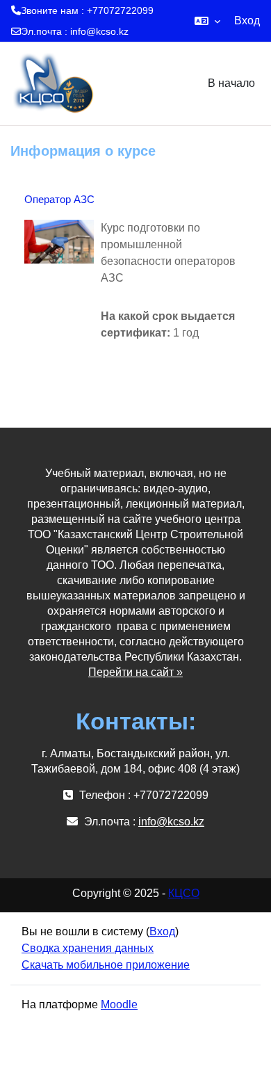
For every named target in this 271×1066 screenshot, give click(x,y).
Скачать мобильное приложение (106, 965)
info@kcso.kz (99, 31)
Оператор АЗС (59, 199)
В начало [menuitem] (231, 83)
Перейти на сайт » (135, 672)
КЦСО (183, 893)
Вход (247, 20)
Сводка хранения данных (88, 948)
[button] (207, 21)
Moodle (119, 1004)
